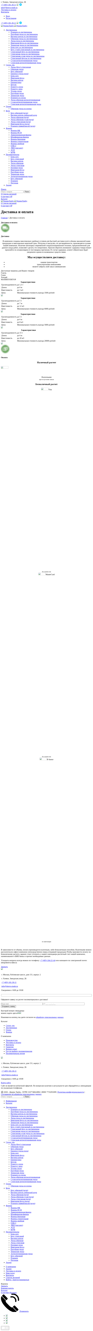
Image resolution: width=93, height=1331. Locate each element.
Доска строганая (17, 165)
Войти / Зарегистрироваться (17, 1280)
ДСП (13, 150)
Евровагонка (16, 82)
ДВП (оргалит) (17, 148)
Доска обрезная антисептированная (25, 100)
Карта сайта (6, 1083)
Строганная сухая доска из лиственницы (27, 56)
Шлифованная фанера (20, 137)
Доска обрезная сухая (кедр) (22, 120)
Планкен (14, 181)
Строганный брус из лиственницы (25, 52)
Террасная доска (17, 95)
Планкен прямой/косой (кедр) (23, 126)
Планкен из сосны (18, 98)
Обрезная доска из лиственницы (24, 39)
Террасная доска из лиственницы (24, 45)
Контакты (5, 12)
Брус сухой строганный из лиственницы (27, 50)
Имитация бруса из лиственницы (24, 43)
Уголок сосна (16, 91)
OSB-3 (13, 146)
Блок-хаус (15, 76)
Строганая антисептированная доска (26, 63)
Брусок (13, 85)
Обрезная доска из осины (21, 109)
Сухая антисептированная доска (24, 61)
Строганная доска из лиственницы (25, 54)
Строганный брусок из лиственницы (26, 58)
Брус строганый (17, 159)
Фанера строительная (19, 141)
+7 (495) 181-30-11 (8, 5)
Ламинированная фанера (21, 135)
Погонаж (14, 183)
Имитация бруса (17, 78)
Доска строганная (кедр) (21, 122)
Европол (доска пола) (19, 74)
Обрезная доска (17, 69)
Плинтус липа (16, 89)
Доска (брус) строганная (21, 67)
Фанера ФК (15, 130)
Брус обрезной (17, 71)
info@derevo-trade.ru (9, 8)
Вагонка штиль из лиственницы (24, 36)
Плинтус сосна (17, 87)
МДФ (13, 152)
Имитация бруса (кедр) (20, 124)
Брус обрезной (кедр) (19, 113)
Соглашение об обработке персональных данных (21, 1094)
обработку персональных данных (50, 1017)
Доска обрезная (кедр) (20, 117)
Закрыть (4, 967)
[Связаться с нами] (5, 1328)
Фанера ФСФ (16, 133)
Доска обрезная (17, 163)
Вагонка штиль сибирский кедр (24, 115)
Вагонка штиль (17, 80)
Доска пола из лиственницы (22, 41)
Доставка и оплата (8, 10)
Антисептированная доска (22, 176)
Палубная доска (17, 93)
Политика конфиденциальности (71, 1092)
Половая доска (17, 168)
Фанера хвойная (17, 144)
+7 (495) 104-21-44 (47, 960)
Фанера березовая (18, 139)
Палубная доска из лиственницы (24, 34)
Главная (4, 218)
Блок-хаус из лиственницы (22, 47)
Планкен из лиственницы (21, 32)
